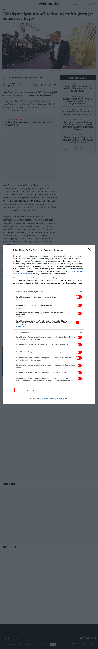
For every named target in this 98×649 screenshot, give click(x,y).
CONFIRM (31, 390)
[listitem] (49, 291)
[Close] (90, 250)
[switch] (79, 297)
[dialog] (49, 324)
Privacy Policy (62, 399)
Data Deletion (35, 399)
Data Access (49, 399)
